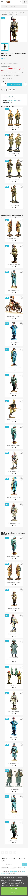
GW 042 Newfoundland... (14, 153)
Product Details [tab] (8, 97)
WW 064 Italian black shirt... (14, 419)
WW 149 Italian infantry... (14, 711)
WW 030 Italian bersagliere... (14, 264)
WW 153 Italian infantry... (14, 471)
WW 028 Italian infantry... (14, 608)
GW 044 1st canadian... (14, 205)
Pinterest (14, 89)
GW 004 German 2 (14, 128)
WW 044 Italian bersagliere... (14, 316)
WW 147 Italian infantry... (14, 763)
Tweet (10, 89)
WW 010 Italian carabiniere (14, 497)
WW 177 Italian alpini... (14, 789)
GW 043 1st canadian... (14, 179)
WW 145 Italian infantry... (14, 290)
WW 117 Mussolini (14, 342)
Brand (5, 100)
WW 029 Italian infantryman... (14, 238)
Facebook (2, 852)
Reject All (14, 893)
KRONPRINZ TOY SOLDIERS (14, 100)
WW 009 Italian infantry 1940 (14, 368)
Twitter (6, 852)
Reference (6, 102)
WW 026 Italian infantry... (14, 394)
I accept (14, 889)
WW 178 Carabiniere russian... (14, 660)
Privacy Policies (13, 871)
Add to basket (14, 84)
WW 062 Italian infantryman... (14, 445)
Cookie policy (4, 885)
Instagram (15, 852)
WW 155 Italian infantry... (14, 634)
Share (6, 89)
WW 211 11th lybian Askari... (14, 685)
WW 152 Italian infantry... (14, 523)
